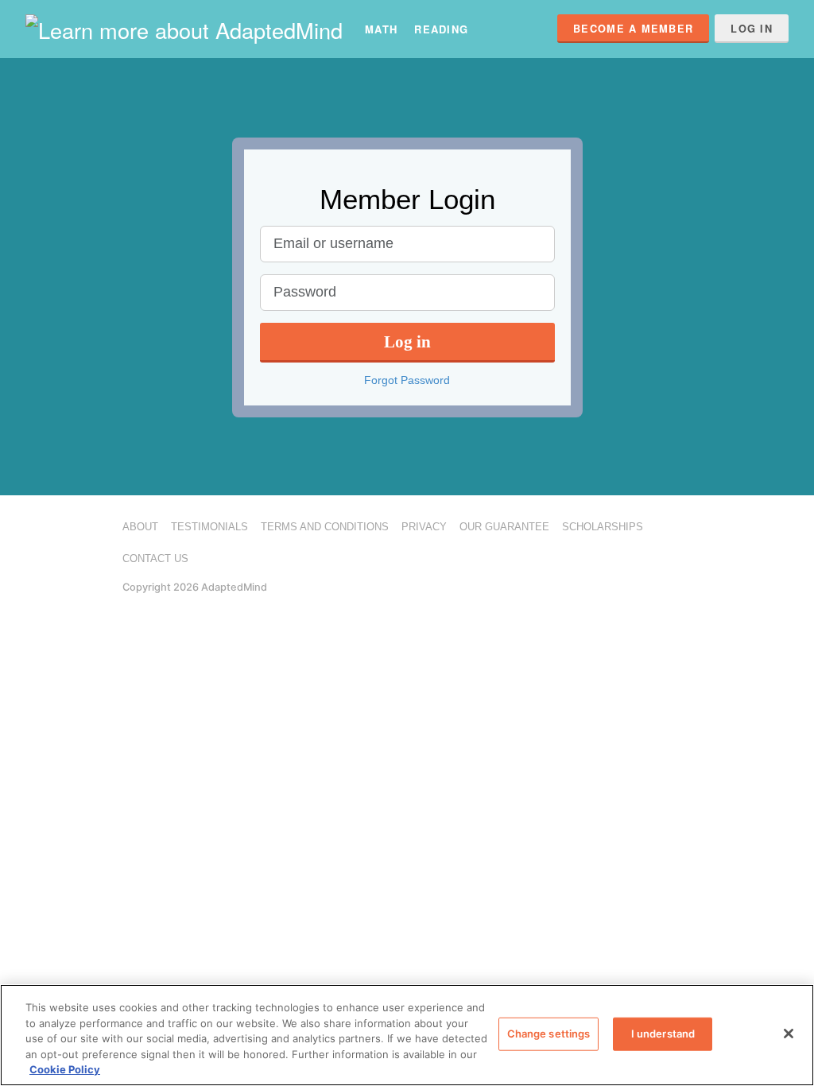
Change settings (549, 1033)
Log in (407, 341)
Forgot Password (407, 380)
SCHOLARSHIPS (602, 527)
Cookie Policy (64, 1069)
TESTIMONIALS (209, 527)
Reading (441, 29)
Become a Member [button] (633, 28)
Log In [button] (752, 28)
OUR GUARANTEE (504, 527)
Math (381, 29)
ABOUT (140, 527)
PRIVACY (424, 527)
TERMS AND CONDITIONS (325, 527)
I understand (663, 1033)
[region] (407, 1035)
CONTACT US (155, 558)
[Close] (788, 1033)
